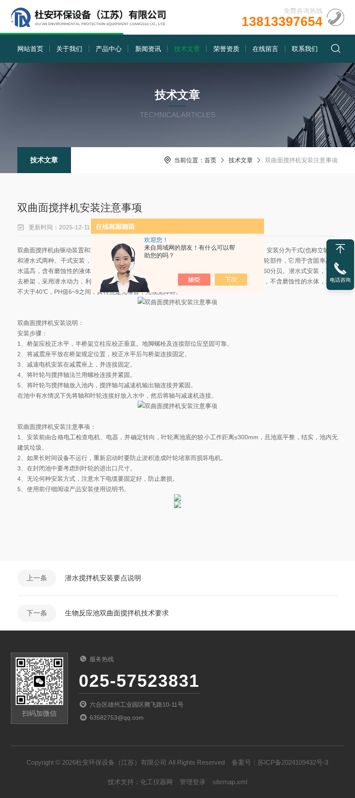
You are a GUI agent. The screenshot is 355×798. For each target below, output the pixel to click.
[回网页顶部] (340, 248)
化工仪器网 (156, 781)
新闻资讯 (148, 48)
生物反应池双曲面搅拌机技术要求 (117, 613)
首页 (210, 160)
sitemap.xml (230, 781)
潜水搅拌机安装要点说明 (103, 578)
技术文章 (187, 48)
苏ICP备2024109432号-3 (293, 762)
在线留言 (265, 48)
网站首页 (30, 48)
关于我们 (69, 48)
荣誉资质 (226, 48)
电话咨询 (340, 280)
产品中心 (109, 48)
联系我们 (305, 48)
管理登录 (193, 781)
